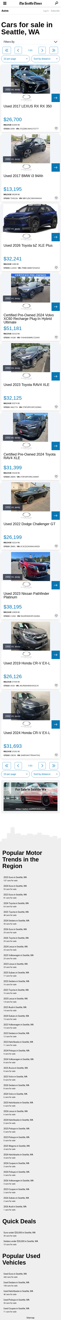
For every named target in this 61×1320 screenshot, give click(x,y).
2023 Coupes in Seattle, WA (16, 1191)
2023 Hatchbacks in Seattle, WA (18, 1043)
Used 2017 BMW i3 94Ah (23, 176)
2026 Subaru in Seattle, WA (16, 1199)
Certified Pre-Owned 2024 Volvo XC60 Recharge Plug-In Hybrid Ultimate (29, 318)
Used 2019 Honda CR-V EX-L (27, 663)
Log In (46, 10)
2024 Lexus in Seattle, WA (16, 948)
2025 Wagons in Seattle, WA (17, 1147)
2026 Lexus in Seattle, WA (16, 1113)
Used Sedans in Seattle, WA (16, 1284)
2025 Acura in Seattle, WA (16, 1069)
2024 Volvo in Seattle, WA (15, 1095)
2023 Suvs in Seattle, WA (15, 896)
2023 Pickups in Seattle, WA (16, 1139)
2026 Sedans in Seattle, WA (16, 1087)
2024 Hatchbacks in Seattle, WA (18, 1121)
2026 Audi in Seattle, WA (15, 1208)
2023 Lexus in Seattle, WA (16, 965)
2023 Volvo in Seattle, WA (15, 1078)
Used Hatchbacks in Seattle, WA (18, 1292)
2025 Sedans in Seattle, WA (16, 983)
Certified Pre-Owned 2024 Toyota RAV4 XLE (30, 456)
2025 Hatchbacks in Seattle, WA (18, 1104)
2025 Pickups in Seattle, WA (16, 1130)
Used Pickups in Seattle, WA (16, 1301)
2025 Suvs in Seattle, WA (15, 879)
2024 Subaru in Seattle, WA (16, 1017)
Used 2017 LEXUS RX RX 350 (28, 106)
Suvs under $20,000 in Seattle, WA (20, 1234)
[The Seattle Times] (30, 3)
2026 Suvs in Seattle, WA (15, 931)
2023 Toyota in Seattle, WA (16, 991)
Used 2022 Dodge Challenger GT (30, 524)
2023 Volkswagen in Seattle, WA (19, 1026)
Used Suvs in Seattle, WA (15, 1275)
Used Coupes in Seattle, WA (16, 1310)
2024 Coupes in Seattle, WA (16, 1165)
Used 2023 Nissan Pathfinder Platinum (26, 595)
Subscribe (55, 10)
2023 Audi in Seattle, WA (15, 1009)
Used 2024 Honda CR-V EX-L (27, 733)
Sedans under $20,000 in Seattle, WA (21, 1243)
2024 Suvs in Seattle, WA (15, 887)
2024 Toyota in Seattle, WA (16, 905)
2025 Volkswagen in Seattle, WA (19, 957)
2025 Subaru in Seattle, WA (16, 974)
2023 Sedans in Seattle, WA (16, 1035)
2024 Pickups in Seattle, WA (16, 1052)
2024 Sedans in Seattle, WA (16, 922)
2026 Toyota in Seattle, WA (16, 939)
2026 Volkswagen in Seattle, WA (19, 1182)
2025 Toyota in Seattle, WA (16, 913)
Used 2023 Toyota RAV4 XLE (26, 385)
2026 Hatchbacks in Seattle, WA (18, 1156)
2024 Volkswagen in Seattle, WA (19, 1061)
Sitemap (30, 1318)
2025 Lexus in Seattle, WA (16, 1000)
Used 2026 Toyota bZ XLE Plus (28, 245)
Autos (4, 10)
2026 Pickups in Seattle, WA (16, 1173)
